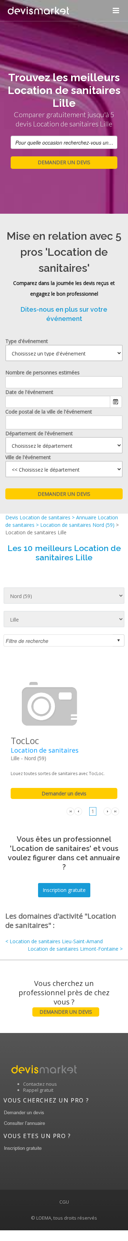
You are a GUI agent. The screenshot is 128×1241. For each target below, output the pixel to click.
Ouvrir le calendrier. (116, 402)
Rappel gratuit (38, 1090)
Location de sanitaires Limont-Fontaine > (75, 948)
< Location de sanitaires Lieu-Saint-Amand (54, 941)
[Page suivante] (107, 811)
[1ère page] (70, 811)
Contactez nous (40, 1084)
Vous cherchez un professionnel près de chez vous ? (64, 996)
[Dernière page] (115, 811)
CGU (64, 1202)
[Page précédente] (78, 811)
